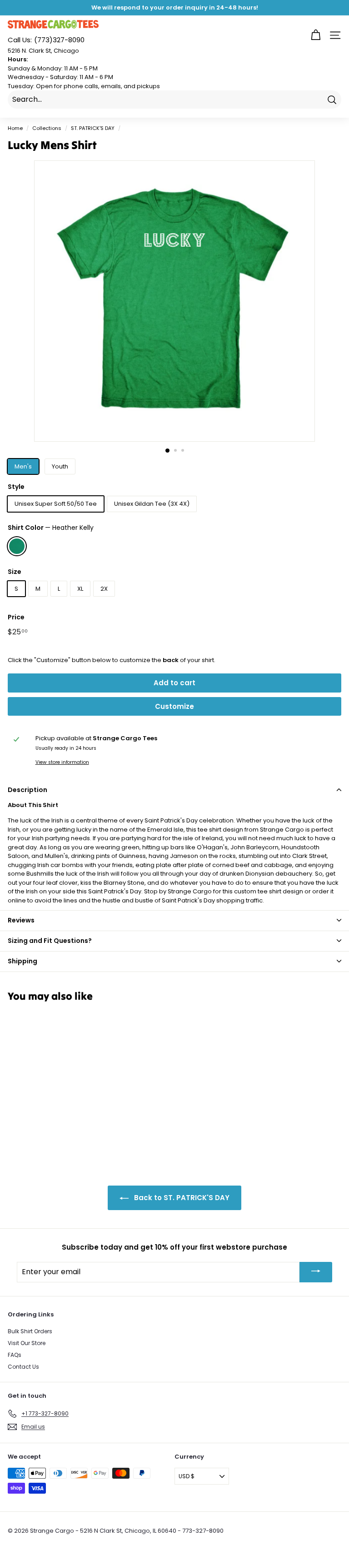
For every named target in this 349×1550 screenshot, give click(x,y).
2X (104, 588)
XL (80, 588)
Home (15, 128)
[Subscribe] (315, 1272)
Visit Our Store (26, 1343)
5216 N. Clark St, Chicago (43, 50)
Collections (46, 128)
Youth (60, 466)
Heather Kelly (17, 546)
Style (16, 486)
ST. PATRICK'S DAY (93, 128)
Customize (174, 706)
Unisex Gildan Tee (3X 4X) (151, 503)
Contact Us (23, 1367)
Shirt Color (51, 527)
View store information (62, 762)
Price (16, 617)
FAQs (14, 1355)
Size (14, 571)
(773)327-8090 (46, 40)
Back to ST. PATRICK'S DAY (180, 1197)
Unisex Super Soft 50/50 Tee (56, 503)
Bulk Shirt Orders (30, 1331)
